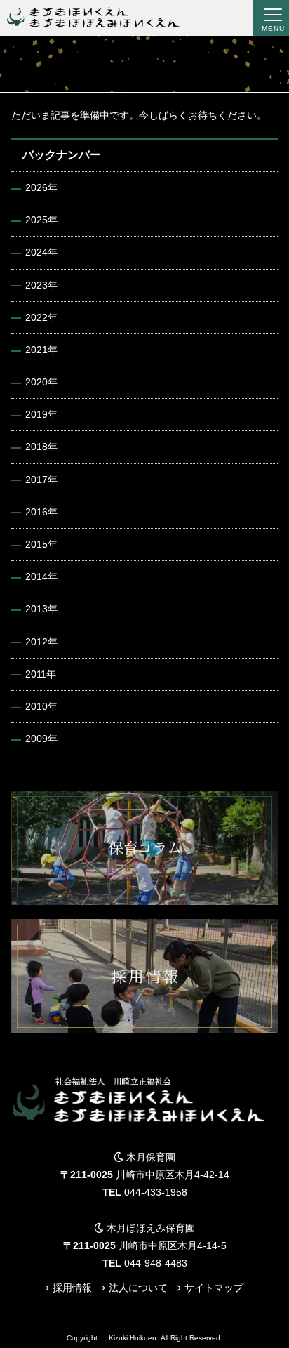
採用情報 (72, 1288)
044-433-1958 (155, 1192)
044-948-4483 (155, 1263)
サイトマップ (213, 1288)
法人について (138, 1288)
